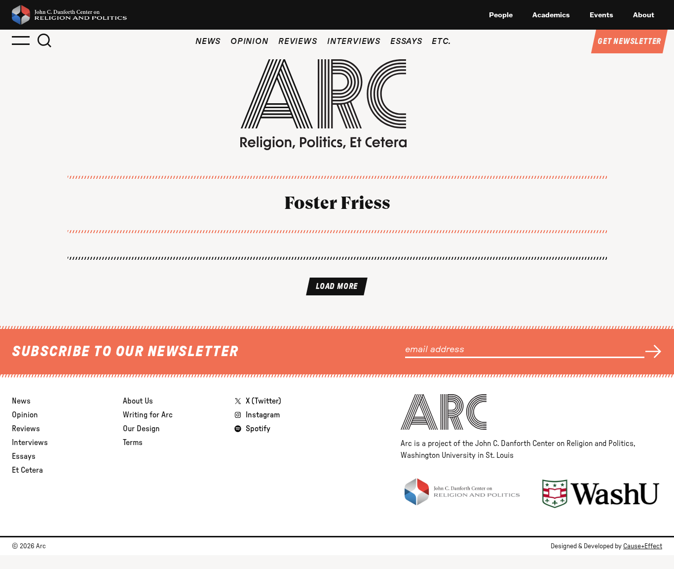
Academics (551, 14)
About (643, 14)
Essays (406, 41)
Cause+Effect (642, 546)
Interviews (353, 41)
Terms (133, 443)
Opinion (249, 41)
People (501, 14)
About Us (138, 401)
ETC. (441, 41)
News (208, 41)
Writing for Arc (148, 415)
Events (601, 14)
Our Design (141, 429)
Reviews (297, 41)
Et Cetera (27, 470)
